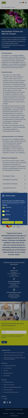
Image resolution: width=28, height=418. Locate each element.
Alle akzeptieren (18, 222)
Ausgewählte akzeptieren (8, 222)
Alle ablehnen (5, 219)
